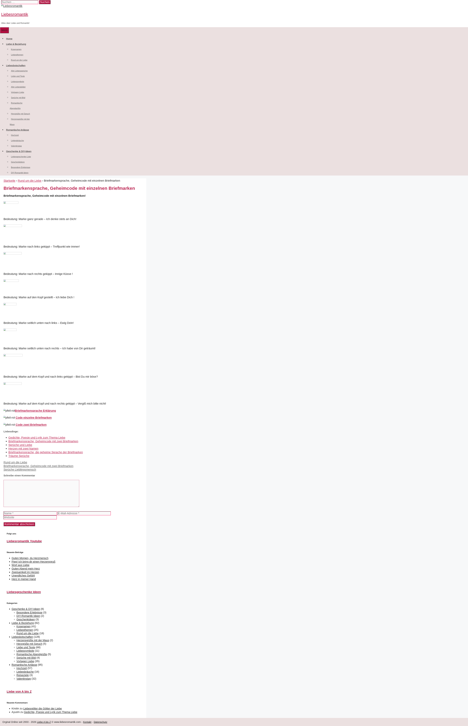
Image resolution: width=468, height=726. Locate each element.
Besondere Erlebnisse (20, 167)
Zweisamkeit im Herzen (25, 572)
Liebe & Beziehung (16, 44)
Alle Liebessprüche (19, 71)
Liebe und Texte (18, 76)
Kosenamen (16, 49)
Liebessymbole (17, 82)
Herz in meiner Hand (24, 579)
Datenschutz (100, 722)
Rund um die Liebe (19, 60)
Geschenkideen (18, 162)
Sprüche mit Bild (18, 98)
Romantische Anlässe (17, 130)
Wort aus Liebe (20, 565)
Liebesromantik (14, 14)
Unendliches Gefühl (23, 575)
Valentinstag (16, 146)
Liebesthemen (17, 55)
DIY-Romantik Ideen (19, 173)
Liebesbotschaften (15, 65)
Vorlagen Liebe (17, 92)
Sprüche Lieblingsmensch (20, 469)
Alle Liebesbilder (18, 87)
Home (9, 38)
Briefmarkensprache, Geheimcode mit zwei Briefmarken (38, 466)
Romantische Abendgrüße (31, 654)
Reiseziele (22, 675)
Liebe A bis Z (44, 722)
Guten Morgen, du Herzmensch (30, 558)
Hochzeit (15, 135)
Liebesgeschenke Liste (21, 157)
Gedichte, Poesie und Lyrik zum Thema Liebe (50, 712)
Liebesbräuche (17, 141)
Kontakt (87, 722)
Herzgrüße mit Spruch (20, 114)
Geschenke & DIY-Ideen (18, 151)
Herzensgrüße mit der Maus (32, 640)
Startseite (9, 180)
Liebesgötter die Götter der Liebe (42, 708)
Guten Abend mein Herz (26, 568)
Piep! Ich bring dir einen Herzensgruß (33, 561)
